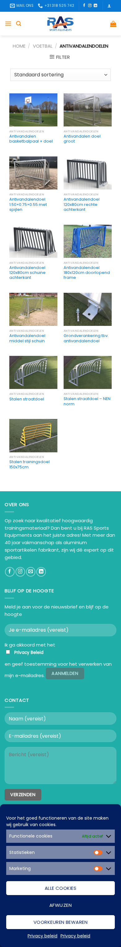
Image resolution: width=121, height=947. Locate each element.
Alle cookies (60, 888)
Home (19, 46)
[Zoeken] (18, 24)
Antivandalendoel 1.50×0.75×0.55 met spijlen (28, 204)
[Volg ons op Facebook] (84, 5)
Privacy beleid (42, 936)
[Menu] (8, 23)
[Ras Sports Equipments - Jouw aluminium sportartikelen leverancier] (60, 24)
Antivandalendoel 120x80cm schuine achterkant (27, 272)
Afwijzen (60, 905)
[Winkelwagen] (113, 24)
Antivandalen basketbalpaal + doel (31, 139)
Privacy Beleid (28, 652)
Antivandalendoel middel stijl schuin (27, 338)
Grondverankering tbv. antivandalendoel (86, 338)
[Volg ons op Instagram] (90, 5)
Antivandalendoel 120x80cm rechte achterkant (82, 204)
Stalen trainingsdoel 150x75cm (29, 464)
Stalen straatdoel (26, 399)
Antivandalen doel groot (82, 139)
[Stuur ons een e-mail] (31, 572)
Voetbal (42, 46)
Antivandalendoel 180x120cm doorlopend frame (87, 272)
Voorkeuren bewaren (60, 922)
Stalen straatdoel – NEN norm (87, 401)
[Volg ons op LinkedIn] (95, 5)
